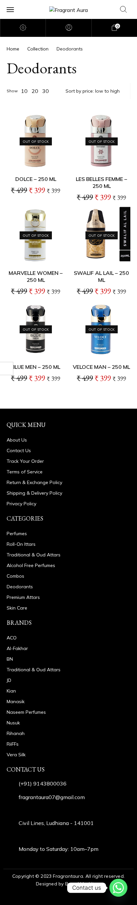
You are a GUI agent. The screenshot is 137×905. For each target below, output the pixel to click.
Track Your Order (25, 461)
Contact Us (19, 450)
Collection (38, 49)
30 (45, 91)
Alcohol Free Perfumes (31, 565)
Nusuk (13, 723)
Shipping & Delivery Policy (34, 493)
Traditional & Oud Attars (34, 555)
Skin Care (17, 608)
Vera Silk (16, 755)
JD (9, 680)
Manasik (16, 701)
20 (35, 91)
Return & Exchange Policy (34, 482)
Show (12, 90)
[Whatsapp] (118, 888)
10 (24, 91)
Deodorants (20, 587)
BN (10, 659)
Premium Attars (23, 597)
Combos (15, 576)
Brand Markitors (83, 884)
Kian (11, 691)
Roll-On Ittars (21, 544)
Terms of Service (25, 472)
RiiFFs (13, 744)
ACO (12, 638)
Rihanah (16, 733)
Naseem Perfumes (26, 712)
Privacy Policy (21, 504)
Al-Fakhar (17, 648)
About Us (17, 440)
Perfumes (17, 533)
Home (13, 49)
